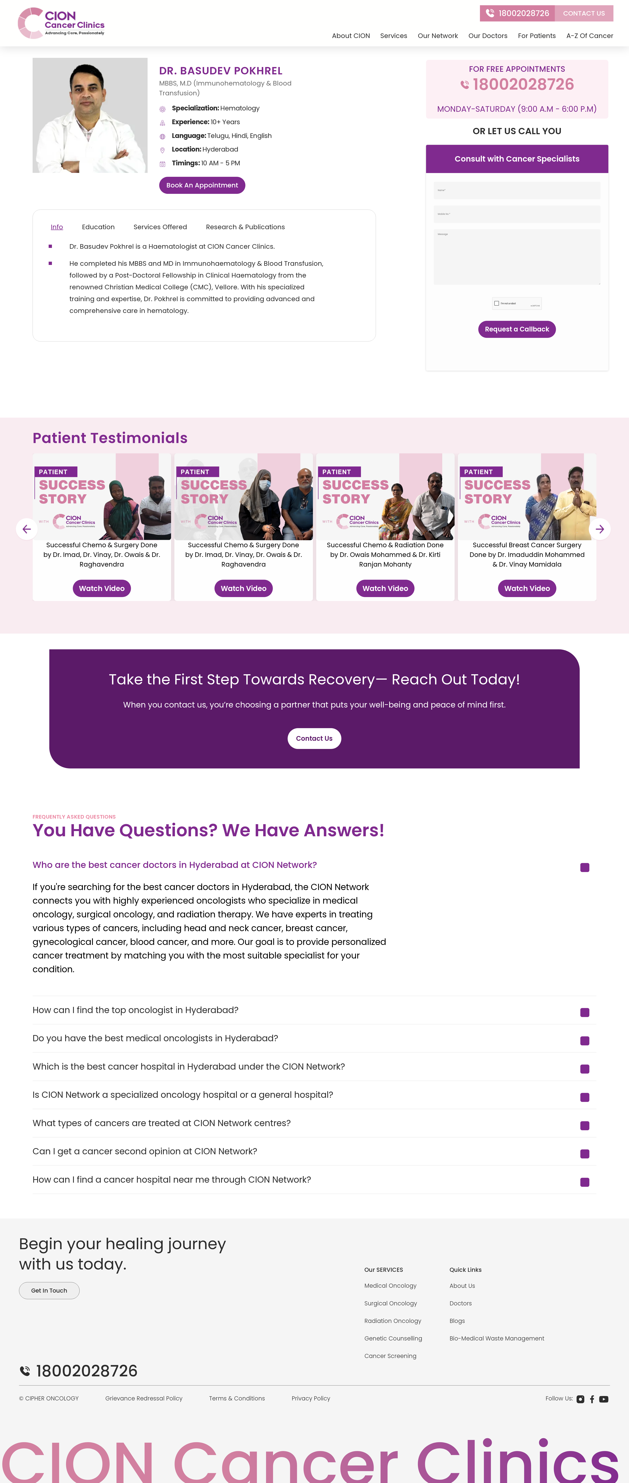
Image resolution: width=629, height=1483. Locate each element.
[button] (27, 529)
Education (98, 227)
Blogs (457, 1321)
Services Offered (160, 227)
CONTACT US (584, 13)
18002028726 (524, 13)
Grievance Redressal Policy (143, 1398)
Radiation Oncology (392, 1321)
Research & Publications (245, 227)
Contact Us (314, 738)
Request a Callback (517, 329)
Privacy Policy (311, 1398)
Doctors (461, 1303)
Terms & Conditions (237, 1398)
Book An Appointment (202, 185)
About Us (462, 1286)
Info (57, 227)
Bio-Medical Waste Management (497, 1338)
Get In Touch (49, 1291)
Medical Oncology (390, 1286)
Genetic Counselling (393, 1338)
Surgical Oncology (390, 1303)
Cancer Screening (390, 1356)
